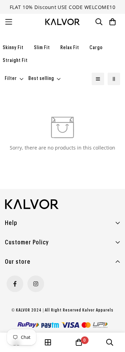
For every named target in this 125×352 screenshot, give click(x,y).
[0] (78, 342)
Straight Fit (15, 60)
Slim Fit (42, 47)
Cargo (96, 47)
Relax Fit (69, 47)
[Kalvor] (62, 22)
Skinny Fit (13, 47)
